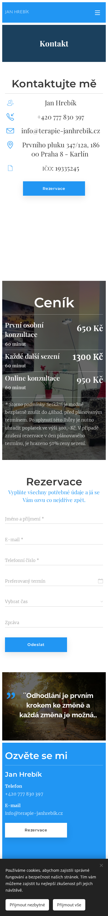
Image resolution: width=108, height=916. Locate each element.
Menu (97, 12)
